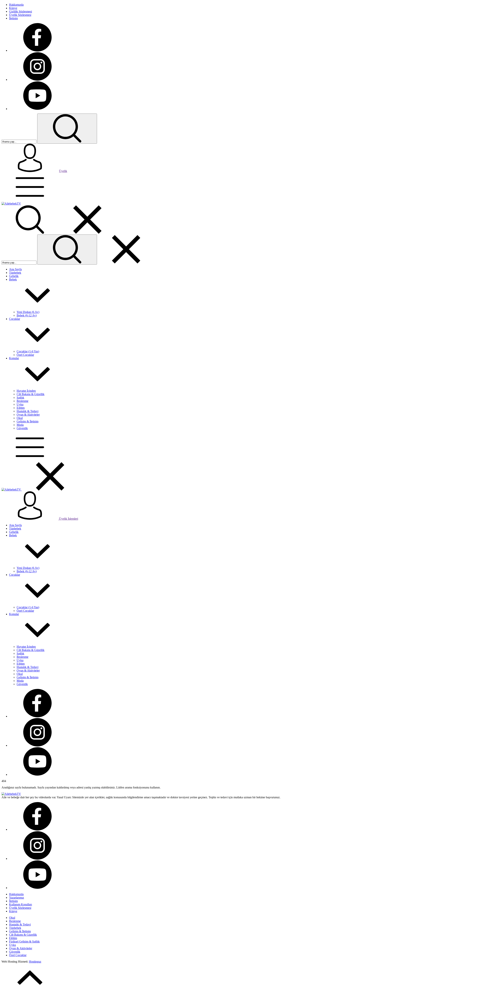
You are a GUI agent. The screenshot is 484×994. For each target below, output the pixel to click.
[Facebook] (37, 50)
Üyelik (63, 171)
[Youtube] (37, 108)
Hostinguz (35, 961)
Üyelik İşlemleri (68, 518)
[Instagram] (37, 79)
